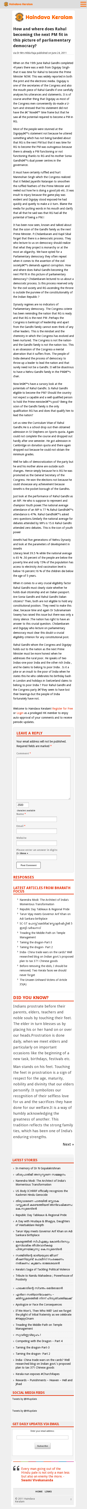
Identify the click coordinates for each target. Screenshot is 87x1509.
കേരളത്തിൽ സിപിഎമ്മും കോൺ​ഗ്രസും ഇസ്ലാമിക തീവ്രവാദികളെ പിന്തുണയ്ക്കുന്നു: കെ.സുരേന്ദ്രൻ (43, 1245)
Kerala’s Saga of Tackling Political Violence (43, 1269)
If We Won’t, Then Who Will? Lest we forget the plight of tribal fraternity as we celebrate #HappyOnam (43, 1314)
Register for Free (62, 708)
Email (20, 826)
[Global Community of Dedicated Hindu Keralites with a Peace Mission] (43, 21)
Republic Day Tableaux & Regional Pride (44, 909)
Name (21, 814)
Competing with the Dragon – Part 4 (39, 1341)
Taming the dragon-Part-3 (36, 942)
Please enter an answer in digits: (37, 850)
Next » (68, 1144)
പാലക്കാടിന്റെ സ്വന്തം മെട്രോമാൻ (39, 1288)
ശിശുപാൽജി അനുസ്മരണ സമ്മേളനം (41, 1174)
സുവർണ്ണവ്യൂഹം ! (28, 1334)
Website (21, 838)
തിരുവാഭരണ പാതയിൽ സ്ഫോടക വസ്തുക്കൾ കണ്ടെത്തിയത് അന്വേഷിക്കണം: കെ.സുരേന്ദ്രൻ (44, 1204)
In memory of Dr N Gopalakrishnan (38, 1168)
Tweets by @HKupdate (24, 1399)
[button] (83, 4)
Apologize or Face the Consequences (39, 1304)
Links (48, 1491)
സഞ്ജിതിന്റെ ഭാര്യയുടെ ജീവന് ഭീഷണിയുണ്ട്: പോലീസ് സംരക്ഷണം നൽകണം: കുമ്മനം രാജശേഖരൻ (40, 1259)
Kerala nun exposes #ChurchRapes (37, 1374)
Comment (23, 753)
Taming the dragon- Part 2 (36, 947)
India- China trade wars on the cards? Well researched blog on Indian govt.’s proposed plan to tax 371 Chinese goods (46, 957)
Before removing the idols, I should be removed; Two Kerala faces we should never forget (43, 970)
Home (38, 1491)
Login (20, 713)
